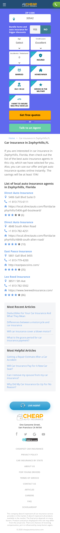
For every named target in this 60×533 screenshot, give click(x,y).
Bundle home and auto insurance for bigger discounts (18, 29)
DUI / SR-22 (19, 89)
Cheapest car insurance (29, 448)
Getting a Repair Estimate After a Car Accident (27, 358)
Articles (29, 489)
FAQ (29, 501)
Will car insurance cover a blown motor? (29, 331)
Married (19, 74)
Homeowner (41, 74)
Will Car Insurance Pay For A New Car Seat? (27, 367)
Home (12, 138)
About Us (29, 466)
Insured (41, 60)
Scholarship (29, 507)
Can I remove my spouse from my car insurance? (27, 376)
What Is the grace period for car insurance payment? (24, 339)
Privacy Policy (29, 454)
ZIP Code (30, 13)
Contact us (29, 483)
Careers (29, 495)
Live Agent (33, 405)
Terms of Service (29, 478)
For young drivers (29, 472)
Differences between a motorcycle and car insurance (28, 324)
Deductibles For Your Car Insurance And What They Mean (29, 315)
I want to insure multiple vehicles (19, 104)
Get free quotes (30, 115)
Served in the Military (40, 90)
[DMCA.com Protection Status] (30, 440)
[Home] (29, 5)
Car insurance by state (29, 460)
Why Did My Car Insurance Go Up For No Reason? (29, 386)
